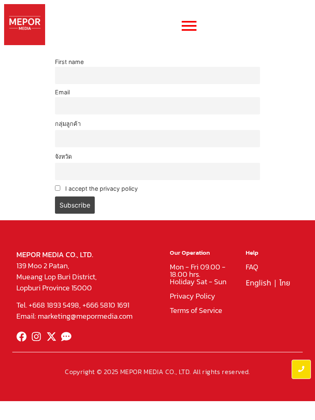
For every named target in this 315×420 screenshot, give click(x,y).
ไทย (284, 283)
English (258, 283)
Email (62, 92)
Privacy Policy (192, 295)
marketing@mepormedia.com (85, 316)
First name (69, 61)
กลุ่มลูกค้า (68, 123)
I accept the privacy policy (101, 188)
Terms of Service (196, 310)
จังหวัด (63, 156)
